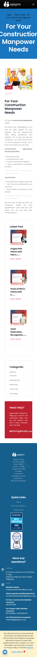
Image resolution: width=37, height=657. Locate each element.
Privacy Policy (19, 510)
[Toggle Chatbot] (5, 652)
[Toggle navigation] (33, 4)
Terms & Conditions (18, 506)
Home (18, 502)
